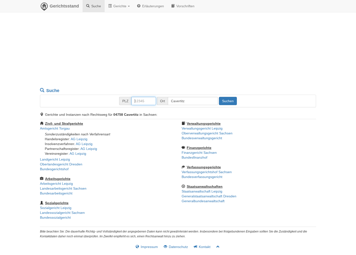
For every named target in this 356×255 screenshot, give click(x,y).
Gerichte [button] (119, 6)
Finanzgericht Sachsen (199, 153)
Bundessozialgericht (55, 217)
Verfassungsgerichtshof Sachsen (207, 172)
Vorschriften (184, 6)
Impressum (149, 247)
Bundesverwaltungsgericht (202, 138)
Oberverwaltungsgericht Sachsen (207, 133)
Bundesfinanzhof (194, 157)
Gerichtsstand (64, 6)
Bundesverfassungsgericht (202, 177)
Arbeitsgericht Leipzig (56, 183)
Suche (95, 6)
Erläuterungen (152, 6)
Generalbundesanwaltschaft (203, 201)
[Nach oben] (215, 247)
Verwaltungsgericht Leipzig (202, 128)
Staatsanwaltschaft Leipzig (202, 191)
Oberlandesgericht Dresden (61, 164)
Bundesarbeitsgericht (56, 193)
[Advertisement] (178, 51)
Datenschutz (178, 247)
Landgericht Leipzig (55, 159)
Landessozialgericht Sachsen (62, 213)
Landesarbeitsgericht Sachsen (63, 188)
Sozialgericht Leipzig (55, 208)
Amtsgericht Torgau (55, 128)
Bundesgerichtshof (54, 169)
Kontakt (204, 247)
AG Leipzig (79, 139)
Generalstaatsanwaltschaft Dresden (209, 196)
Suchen (228, 101)
